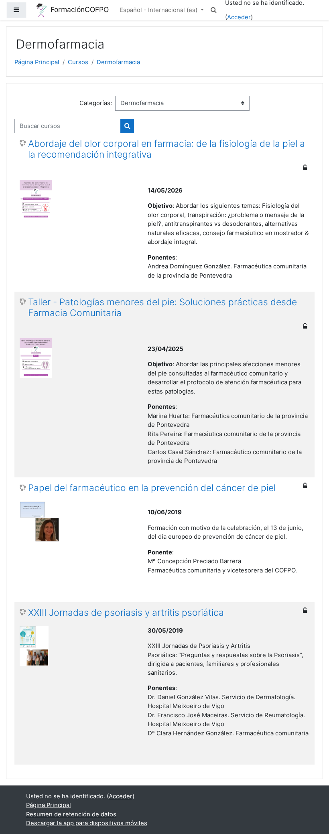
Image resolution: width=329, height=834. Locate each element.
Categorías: (95, 103)
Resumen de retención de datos (71, 814)
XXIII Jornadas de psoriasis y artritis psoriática (126, 612)
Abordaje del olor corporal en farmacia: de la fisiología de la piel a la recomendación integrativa (166, 149)
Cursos (78, 62)
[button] (214, 10)
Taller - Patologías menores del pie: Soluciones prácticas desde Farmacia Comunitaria (162, 308)
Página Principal (36, 62)
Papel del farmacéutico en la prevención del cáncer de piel (152, 488)
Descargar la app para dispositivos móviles (86, 823)
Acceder (239, 17)
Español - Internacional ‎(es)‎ (159, 10)
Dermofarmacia (118, 62)
